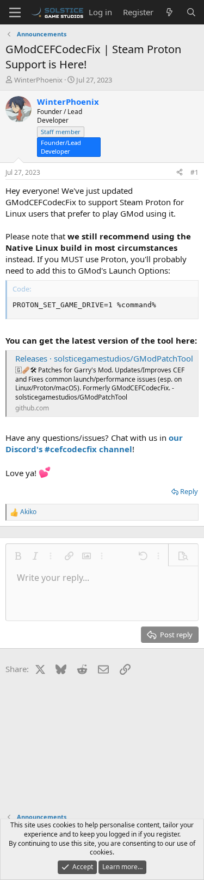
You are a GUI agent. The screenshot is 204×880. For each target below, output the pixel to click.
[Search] (191, 12)
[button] (18, 556)
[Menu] (15, 12)
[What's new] (169, 12)
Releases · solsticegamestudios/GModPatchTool (104, 358)
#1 (194, 172)
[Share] (179, 173)
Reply (189, 491)
